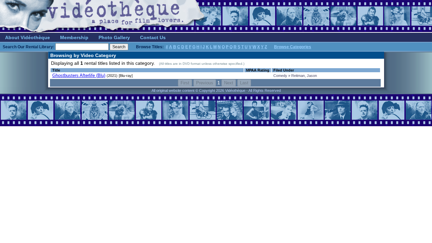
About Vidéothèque (27, 37)
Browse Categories (292, 47)
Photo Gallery (114, 37)
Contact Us (153, 37)
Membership (74, 37)
